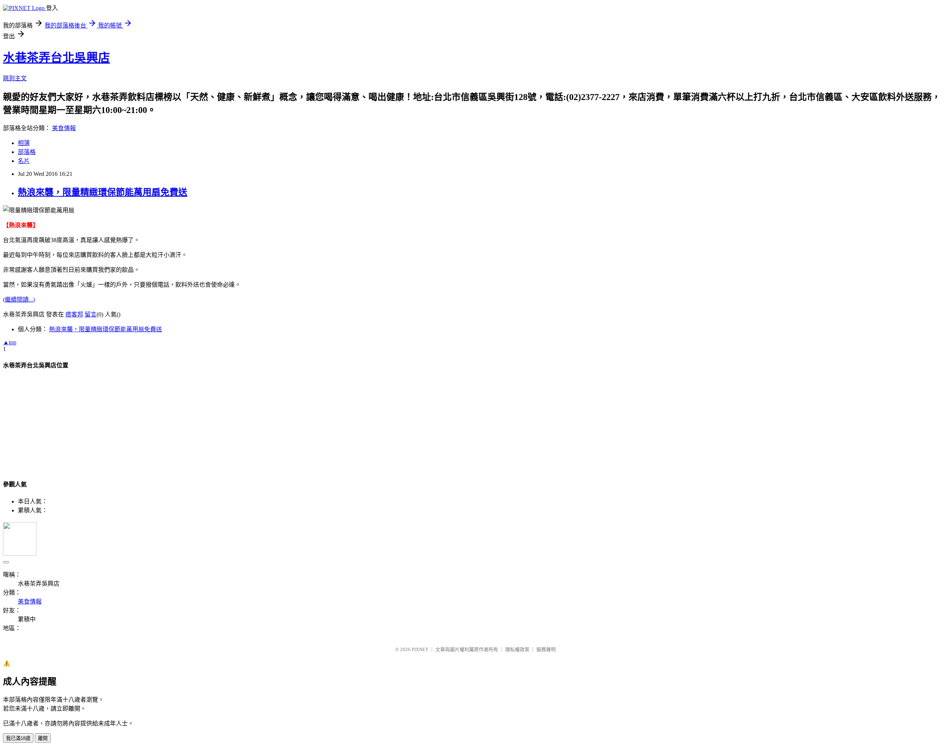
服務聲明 (546, 649)
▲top (9, 342)
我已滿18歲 (18, 738)
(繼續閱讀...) (19, 299)
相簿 (24, 143)
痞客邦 (74, 314)
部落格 (27, 152)
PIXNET (420, 649)
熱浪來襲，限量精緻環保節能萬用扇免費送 (102, 192)
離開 (43, 738)
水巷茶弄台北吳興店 (56, 57)
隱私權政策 (517, 649)
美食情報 (64, 128)
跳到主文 (15, 78)
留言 (91, 314)
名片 (24, 161)
